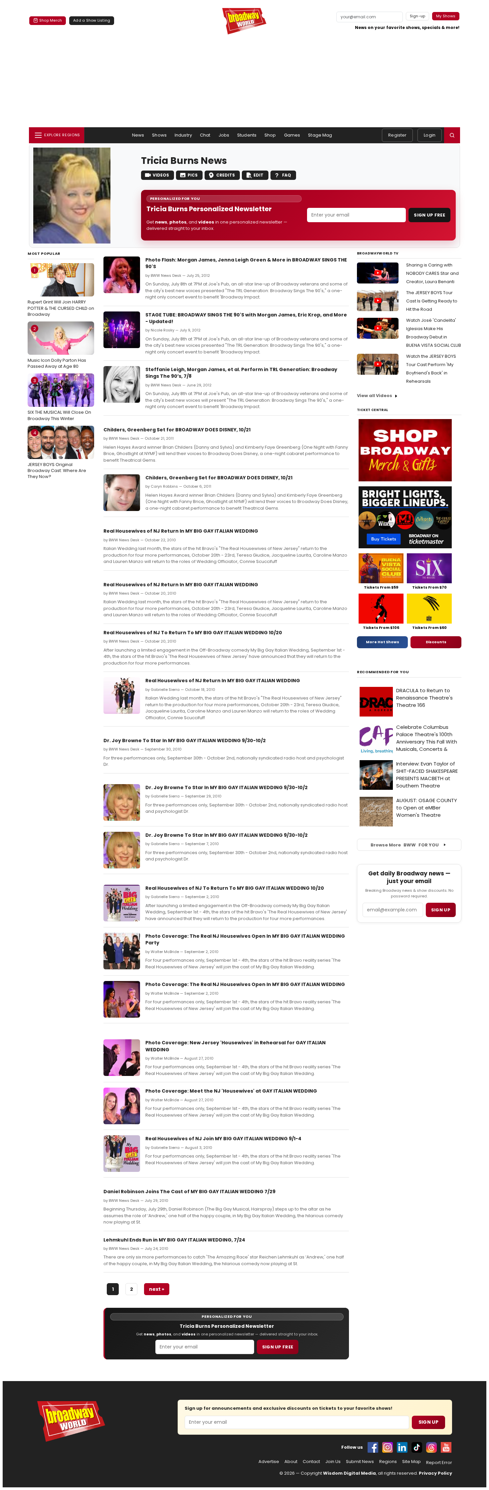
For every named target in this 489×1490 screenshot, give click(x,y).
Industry (183, 135)
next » (156, 1289)
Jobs (224, 135)
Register (397, 135)
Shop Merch (50, 20)
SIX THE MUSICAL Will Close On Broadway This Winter (59, 399)
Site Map (411, 1462)
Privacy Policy (435, 1473)
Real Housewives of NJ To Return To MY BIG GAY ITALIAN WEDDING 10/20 (192, 632)
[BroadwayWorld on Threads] (431, 1447)
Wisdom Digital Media (349, 1473)
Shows (159, 135)
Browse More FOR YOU (405, 845)
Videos (161, 175)
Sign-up (417, 16)
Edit (258, 175)
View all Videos (374, 395)
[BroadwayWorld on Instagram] (388, 1447)
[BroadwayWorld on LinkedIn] (402, 1447)
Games (292, 135)
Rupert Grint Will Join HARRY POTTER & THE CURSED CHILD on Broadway (61, 292)
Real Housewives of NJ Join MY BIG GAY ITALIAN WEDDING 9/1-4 (223, 1138)
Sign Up (428, 1422)
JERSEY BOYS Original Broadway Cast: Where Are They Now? (57, 455)
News (138, 135)
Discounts (436, 642)
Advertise (268, 1462)
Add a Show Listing (91, 20)
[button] (452, 135)
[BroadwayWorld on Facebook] (373, 1447)
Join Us (333, 1462)
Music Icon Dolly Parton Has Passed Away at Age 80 (57, 347)
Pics (193, 175)
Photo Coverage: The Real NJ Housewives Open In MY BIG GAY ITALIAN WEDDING (245, 984)
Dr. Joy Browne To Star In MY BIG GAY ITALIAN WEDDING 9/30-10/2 (184, 740)
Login (429, 135)
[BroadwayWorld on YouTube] (446, 1447)
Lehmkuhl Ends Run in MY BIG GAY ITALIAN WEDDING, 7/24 (174, 1240)
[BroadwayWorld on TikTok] (417, 1447)
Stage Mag (320, 135)
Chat (205, 135)
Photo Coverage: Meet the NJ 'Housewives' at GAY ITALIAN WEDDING (231, 1091)
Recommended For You (383, 672)
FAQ (286, 175)
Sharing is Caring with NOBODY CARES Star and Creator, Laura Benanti (432, 273)
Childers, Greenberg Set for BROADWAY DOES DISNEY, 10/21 (176, 429)
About (290, 1462)
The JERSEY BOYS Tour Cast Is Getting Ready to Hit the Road (431, 300)
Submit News (360, 1462)
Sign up (440, 910)
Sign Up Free (429, 215)
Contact (311, 1462)
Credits (225, 175)
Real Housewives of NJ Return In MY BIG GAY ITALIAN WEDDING (180, 531)
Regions (388, 1462)
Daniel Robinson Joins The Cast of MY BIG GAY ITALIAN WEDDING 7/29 (189, 1191)
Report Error (439, 1463)
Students (246, 135)
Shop (270, 135)
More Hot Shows (382, 642)
